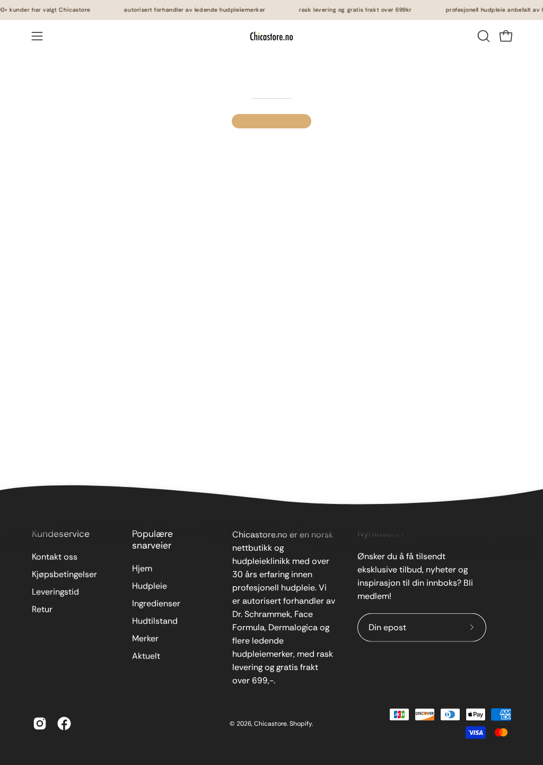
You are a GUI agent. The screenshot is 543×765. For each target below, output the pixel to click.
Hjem (142, 568)
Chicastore (270, 723)
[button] (482, 36)
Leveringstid (55, 591)
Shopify (301, 723)
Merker (145, 638)
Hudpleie (149, 586)
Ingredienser (156, 603)
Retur (42, 609)
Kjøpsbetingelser (64, 574)
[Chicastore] (271, 36)
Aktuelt (146, 656)
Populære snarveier (152, 539)
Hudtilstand (155, 621)
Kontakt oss (54, 556)
